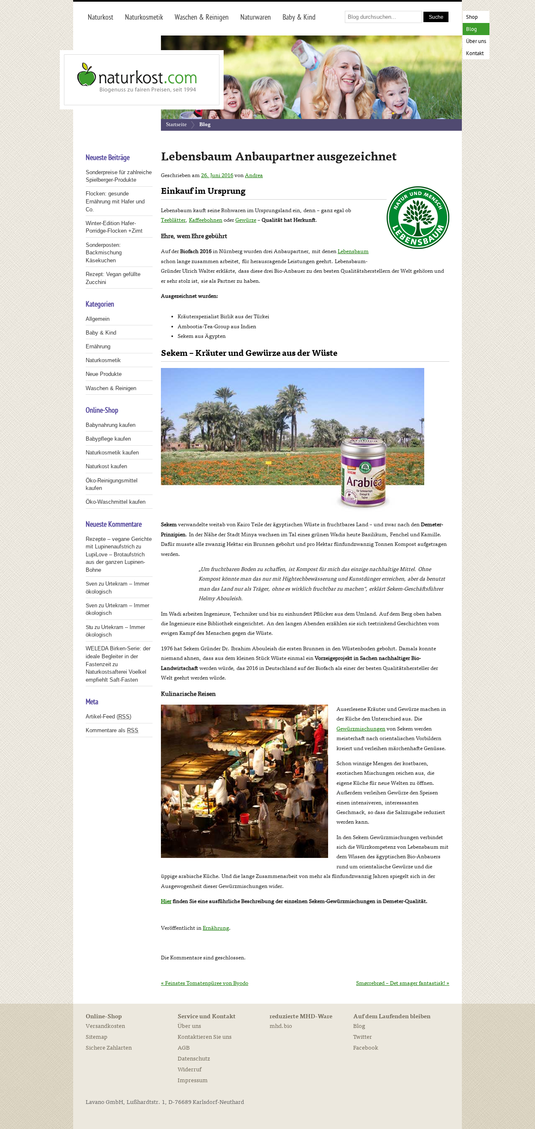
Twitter (362, 1036)
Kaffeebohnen (205, 220)
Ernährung (216, 928)
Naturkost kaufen (106, 466)
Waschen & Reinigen (111, 388)
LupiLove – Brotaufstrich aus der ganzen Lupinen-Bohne (115, 562)
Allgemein (98, 319)
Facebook (365, 1047)
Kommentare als (112, 730)
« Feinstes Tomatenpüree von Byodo (204, 983)
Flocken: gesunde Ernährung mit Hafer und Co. (115, 201)
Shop (472, 17)
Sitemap (96, 1036)
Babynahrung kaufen (110, 425)
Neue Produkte (104, 374)
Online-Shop (104, 1016)
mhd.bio (281, 1026)
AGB (184, 1047)
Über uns (476, 41)
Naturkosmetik (103, 360)
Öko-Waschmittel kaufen (115, 502)
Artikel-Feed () (108, 716)
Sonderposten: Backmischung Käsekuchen (104, 253)
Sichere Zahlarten (109, 1047)
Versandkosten (105, 1026)
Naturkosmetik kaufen (112, 452)
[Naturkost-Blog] (123, 79)
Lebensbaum (353, 251)
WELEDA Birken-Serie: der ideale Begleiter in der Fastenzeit (118, 656)
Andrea (254, 175)
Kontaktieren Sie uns (205, 1036)
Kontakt (475, 53)
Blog (471, 29)
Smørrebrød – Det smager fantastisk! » (402, 983)
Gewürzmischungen (360, 729)
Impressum (193, 1080)
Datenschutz (194, 1058)
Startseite (176, 124)
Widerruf (189, 1069)
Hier (166, 901)
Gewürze (245, 220)
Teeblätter (173, 220)
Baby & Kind (101, 333)
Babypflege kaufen (108, 439)
